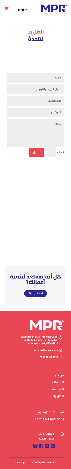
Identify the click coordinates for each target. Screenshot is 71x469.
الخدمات (58, 382)
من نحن (59, 375)
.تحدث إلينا (35, 293)
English (22, 10)
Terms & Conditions (49, 419)
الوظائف (58, 389)
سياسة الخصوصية (51, 412)
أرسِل (37, 152)
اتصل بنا (58, 396)
